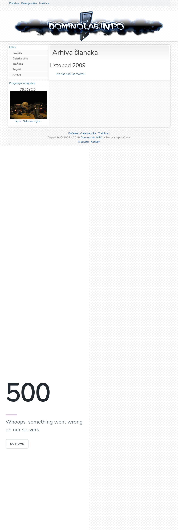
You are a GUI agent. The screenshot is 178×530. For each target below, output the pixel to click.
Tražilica (44, 3)
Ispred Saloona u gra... (28, 121)
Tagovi (17, 69)
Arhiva (17, 75)
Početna (14, 3)
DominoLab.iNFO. (91, 137)
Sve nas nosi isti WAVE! (70, 74)
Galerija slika (29, 3)
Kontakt (95, 142)
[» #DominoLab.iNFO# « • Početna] (89, 26)
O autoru (83, 142)
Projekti (17, 53)
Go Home (17, 444)
